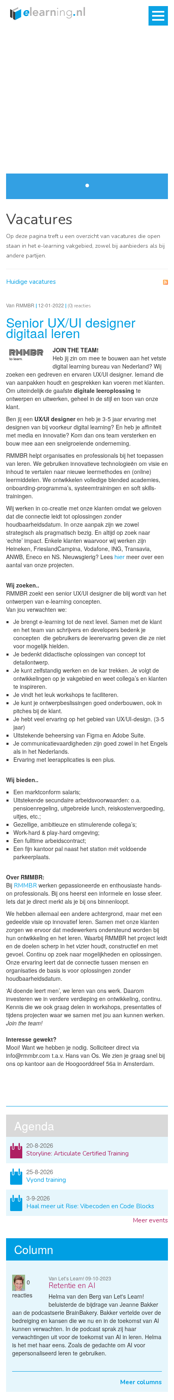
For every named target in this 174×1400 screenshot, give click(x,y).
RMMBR (25, 885)
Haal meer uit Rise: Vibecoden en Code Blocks (90, 1206)
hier (120, 557)
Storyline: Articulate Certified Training (77, 1153)
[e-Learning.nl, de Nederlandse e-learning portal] (45, 13)
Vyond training (46, 1180)
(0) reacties (79, 305)
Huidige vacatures (31, 282)
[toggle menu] (158, 16)
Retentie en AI (72, 1285)
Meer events (150, 1220)
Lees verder (145, 121)
